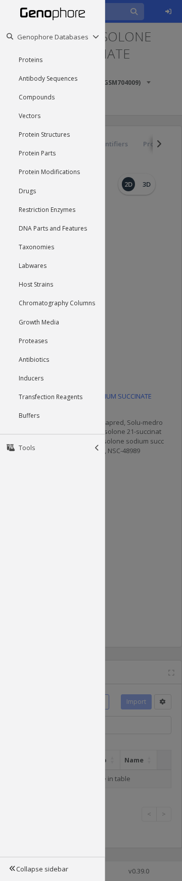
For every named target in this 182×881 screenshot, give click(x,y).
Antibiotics (34, 359)
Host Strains (36, 284)
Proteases (33, 341)
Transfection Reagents (50, 397)
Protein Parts (37, 153)
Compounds (37, 97)
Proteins (30, 60)
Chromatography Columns (57, 303)
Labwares (33, 265)
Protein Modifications (49, 172)
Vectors (29, 116)
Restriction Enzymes (47, 209)
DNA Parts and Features (53, 228)
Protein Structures (44, 134)
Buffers (29, 415)
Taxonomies (36, 247)
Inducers (31, 378)
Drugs (27, 191)
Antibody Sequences (48, 78)
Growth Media (39, 322)
